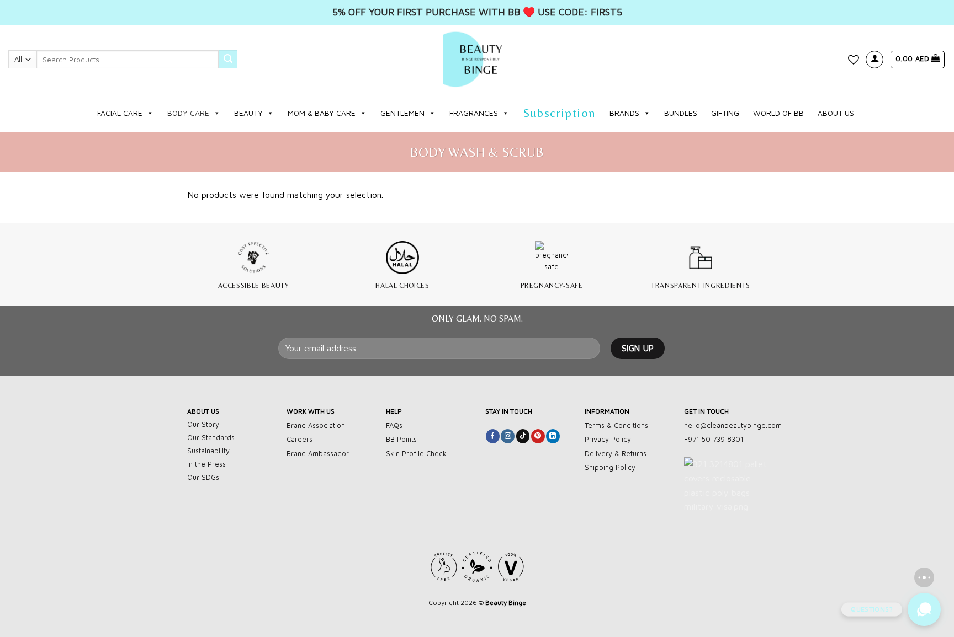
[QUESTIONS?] (924, 609)
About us (836, 112)
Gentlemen (402, 112)
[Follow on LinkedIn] (553, 436)
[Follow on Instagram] (508, 436)
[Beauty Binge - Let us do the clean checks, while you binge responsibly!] (477, 59)
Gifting (725, 112)
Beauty (248, 112)
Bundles (680, 112)
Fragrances (473, 112)
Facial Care (119, 112)
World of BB (778, 112)
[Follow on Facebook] (493, 436)
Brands (624, 112)
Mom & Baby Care (322, 112)
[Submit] (228, 59)
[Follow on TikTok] (523, 436)
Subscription (559, 113)
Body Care (188, 112)
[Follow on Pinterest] (538, 436)
